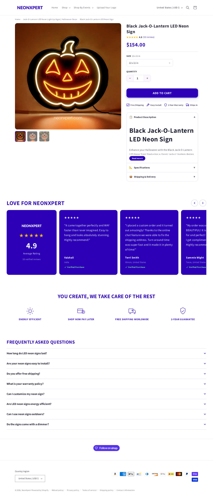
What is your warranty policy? (25, 384)
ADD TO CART (162, 93)
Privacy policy (73, 490)
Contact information (126, 490)
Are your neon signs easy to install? (28, 363)
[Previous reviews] (194, 203)
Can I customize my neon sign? (25, 394)
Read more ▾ (137, 158)
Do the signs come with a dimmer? (28, 424)
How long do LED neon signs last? (27, 353)
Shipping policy (106, 490)
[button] (66, 7)
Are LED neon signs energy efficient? (29, 404)
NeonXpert (26, 490)
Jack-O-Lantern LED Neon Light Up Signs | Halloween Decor (50, 19)
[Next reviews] (202, 203)
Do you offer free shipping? (23, 373)
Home (17, 19)
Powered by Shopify (40, 490)
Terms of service (89, 490)
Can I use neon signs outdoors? (25, 414)
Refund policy (58, 490)
